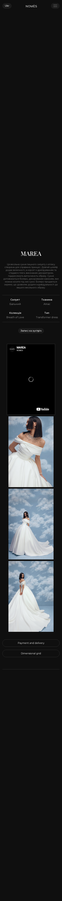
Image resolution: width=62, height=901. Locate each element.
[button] (7, 5)
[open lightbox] (31, 451)
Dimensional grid (31, 653)
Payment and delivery (31, 643)
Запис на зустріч (31, 330)
